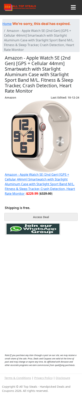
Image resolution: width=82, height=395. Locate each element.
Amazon (10, 97)
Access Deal (41, 217)
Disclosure (63, 378)
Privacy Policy (43, 378)
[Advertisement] (33, 253)
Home (7, 24)
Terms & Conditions (17, 378)
